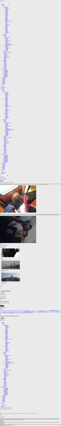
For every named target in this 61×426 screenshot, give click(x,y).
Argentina (5, 146)
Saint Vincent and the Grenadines (10, 44)
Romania (7, 11)
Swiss (6, 118)
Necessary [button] (1, 420)
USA (4, 36)
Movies (4, 169)
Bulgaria (7, 8)
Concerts (4, 83)
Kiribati (5, 53)
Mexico (5, 35)
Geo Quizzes (3, 88)
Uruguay (5, 67)
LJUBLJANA (53, 310)
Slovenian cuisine (6, 160)
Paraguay (5, 65)
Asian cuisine (4, 69)
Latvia (6, 17)
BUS (10, 310)
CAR (13, 310)
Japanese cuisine (6, 71)
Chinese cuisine (6, 155)
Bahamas (7, 38)
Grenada (7, 41)
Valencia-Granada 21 (4, 282)
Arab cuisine (4, 77)
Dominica (7, 125)
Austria (6, 28)
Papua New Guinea (6, 56)
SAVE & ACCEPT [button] (2, 425)
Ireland (6, 31)
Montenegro (7, 24)
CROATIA (17, 310)
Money (4, 81)
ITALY (47, 310)
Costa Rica (7, 132)
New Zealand (6, 55)
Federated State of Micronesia (8, 52)
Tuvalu (5, 59)
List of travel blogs (3, 87)
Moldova (7, 10)
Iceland (6, 16)
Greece (6, 22)
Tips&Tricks (2, 78)
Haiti (6, 127)
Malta (6, 23)
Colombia (5, 63)
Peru (4, 66)
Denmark (7, 14)
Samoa (5, 57)
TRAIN (5, 312)
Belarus (7, 7)
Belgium (7, 29)
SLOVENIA (42, 311)
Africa (3, 5)
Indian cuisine (6, 70)
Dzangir (2, 182)
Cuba (6, 39)
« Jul (0, 300)
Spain (6, 27)
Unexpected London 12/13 (4, 270)
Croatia (6, 21)
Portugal (7, 25)
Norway (7, 18)
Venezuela (5, 153)
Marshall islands (6, 139)
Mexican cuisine (6, 76)
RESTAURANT (29, 311)
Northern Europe (6, 99)
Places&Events (3, 167)
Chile (5, 148)
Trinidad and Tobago (8, 45)
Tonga (5, 58)
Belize (6, 46)
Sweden (7, 19)
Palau (5, 141)
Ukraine (7, 13)
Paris (2, 258)
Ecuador (5, 64)
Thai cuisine (5, 72)
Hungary (7, 9)
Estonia (7, 15)
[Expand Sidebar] (0, 285)
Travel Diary (2, 4)
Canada (5, 120)
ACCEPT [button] (36, 413)
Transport (4, 80)
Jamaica (7, 42)
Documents (4, 79)
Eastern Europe (6, 92)
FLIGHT (26, 310)
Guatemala (7, 48)
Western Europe (6, 113)
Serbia (6, 26)
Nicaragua (7, 49)
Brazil (5, 62)
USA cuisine (5, 162)
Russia (6, 12)
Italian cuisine (6, 74)
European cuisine (5, 73)
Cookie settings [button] (32, 413)
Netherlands (7, 32)
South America (4, 60)
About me (2, 84)
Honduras (7, 134)
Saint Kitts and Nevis (8, 43)
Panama (7, 50)
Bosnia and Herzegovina (9, 106)
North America (4, 34)
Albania (7, 20)
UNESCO (11, 312)
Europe (4, 6)
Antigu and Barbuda (8, 37)
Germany (7, 30)
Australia (5, 51)
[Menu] (0, 321)
